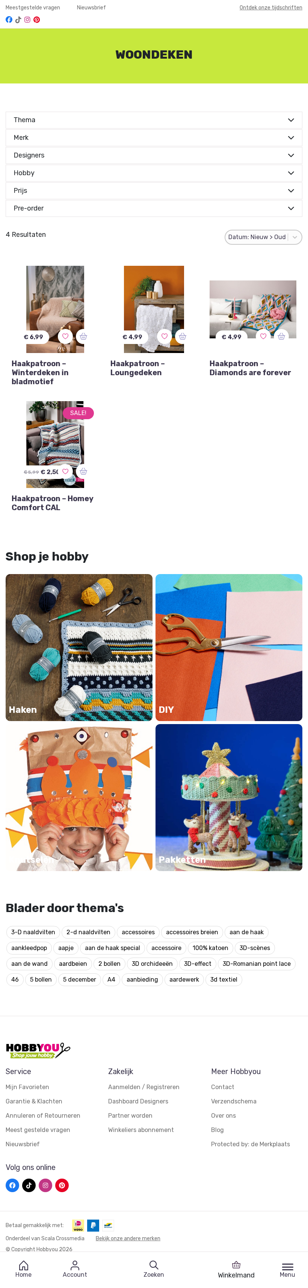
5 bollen (41, 979)
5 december (79, 979)
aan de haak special (112, 948)
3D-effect (197, 963)
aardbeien (73, 963)
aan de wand (29, 963)
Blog (217, 1129)
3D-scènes (255, 948)
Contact (222, 1087)
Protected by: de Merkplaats (250, 1144)
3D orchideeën (152, 963)
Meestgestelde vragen (33, 8)
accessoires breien (192, 932)
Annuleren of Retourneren (43, 1115)
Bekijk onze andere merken (128, 1238)
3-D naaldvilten (33, 932)
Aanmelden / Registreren (144, 1087)
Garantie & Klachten (34, 1101)
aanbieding (142, 979)
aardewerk (184, 979)
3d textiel (223, 979)
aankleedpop (29, 948)
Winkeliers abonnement (141, 1129)
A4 (111, 979)
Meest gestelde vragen (38, 1129)
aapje (66, 948)
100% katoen (210, 948)
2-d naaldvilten (88, 932)
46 (15, 979)
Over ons (223, 1115)
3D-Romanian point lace (257, 963)
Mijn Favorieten (27, 1087)
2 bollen (109, 963)
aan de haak (246, 932)
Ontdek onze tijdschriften (271, 8)
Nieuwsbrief (91, 8)
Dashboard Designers (138, 1101)
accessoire (166, 948)
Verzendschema (234, 1101)
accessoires (138, 932)
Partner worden (130, 1115)
